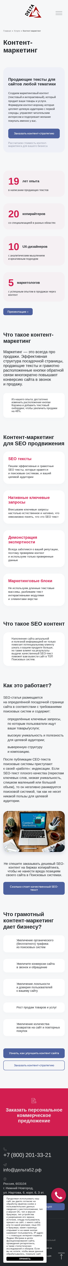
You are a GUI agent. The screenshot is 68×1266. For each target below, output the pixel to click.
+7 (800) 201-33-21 (27, 1155)
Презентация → (18, 311)
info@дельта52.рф (22, 1169)
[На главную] (33, 17)
